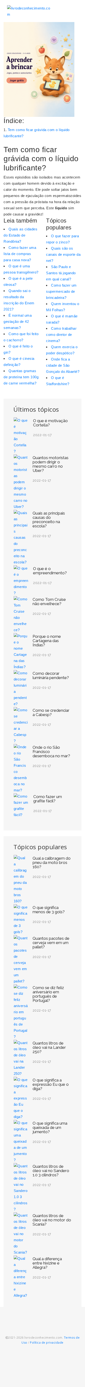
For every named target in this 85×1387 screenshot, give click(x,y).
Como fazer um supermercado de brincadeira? (61, 291)
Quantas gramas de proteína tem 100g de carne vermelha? (21, 377)
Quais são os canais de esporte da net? (63, 254)
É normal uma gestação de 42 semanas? (18, 321)
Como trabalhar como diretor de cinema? (61, 334)
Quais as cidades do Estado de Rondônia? (20, 235)
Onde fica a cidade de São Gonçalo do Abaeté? (62, 365)
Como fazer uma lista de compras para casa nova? (20, 254)
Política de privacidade (47, 1343)
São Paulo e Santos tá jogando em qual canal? (61, 273)
